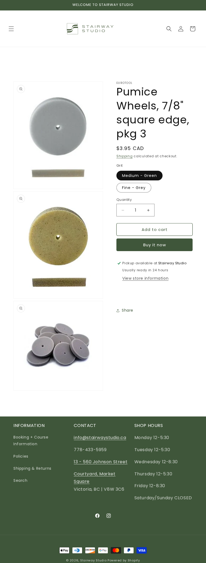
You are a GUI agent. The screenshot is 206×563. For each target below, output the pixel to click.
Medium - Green (139, 175)
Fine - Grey (134, 187)
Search (20, 480)
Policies (20, 456)
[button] (11, 29)
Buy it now (154, 245)
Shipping (124, 156)
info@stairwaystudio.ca (100, 437)
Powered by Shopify (124, 560)
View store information (145, 278)
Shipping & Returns (32, 468)
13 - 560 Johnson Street (100, 462)
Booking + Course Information (31, 440)
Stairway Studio (93, 560)
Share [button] (127, 310)
